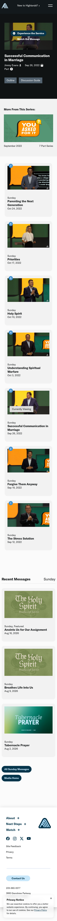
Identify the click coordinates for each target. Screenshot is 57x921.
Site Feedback (13, 846)
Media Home (11, 778)
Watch (10, 830)
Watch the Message (28, 39)
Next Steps (14, 824)
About (10, 818)
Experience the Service (30, 33)
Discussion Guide (30, 80)
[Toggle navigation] (50, 5)
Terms (9, 857)
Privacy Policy (40, 910)
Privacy (10, 851)
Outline (10, 80)
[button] (50, 5)
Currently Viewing (21, 409)
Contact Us (18, 878)
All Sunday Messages (16, 769)
